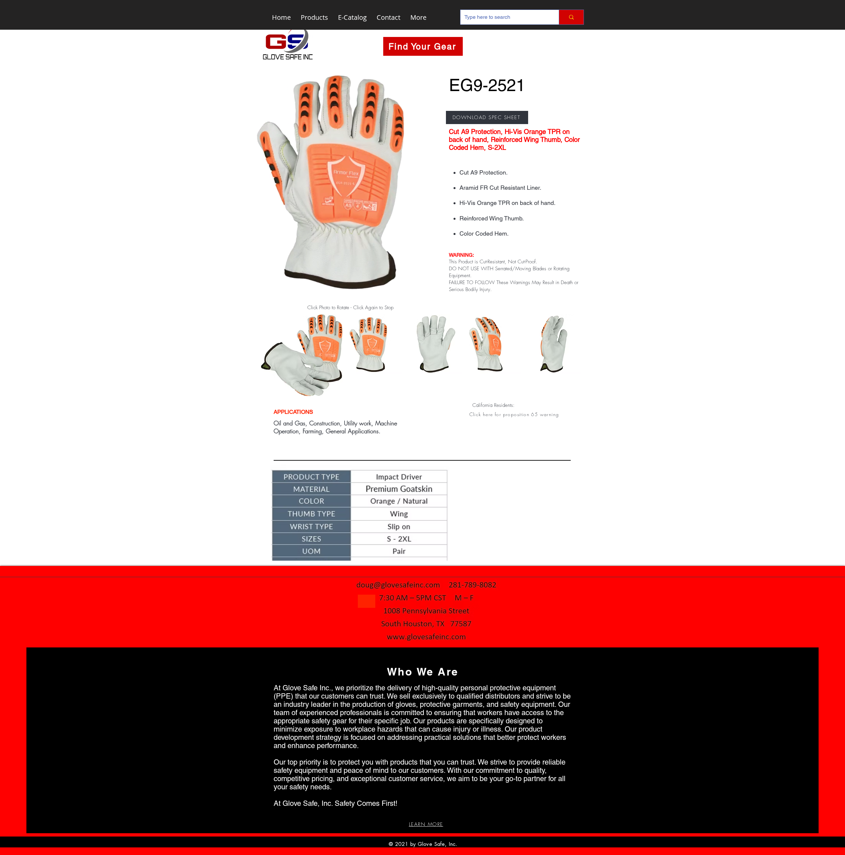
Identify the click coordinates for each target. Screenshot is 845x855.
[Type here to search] (571, 17)
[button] (515, 414)
